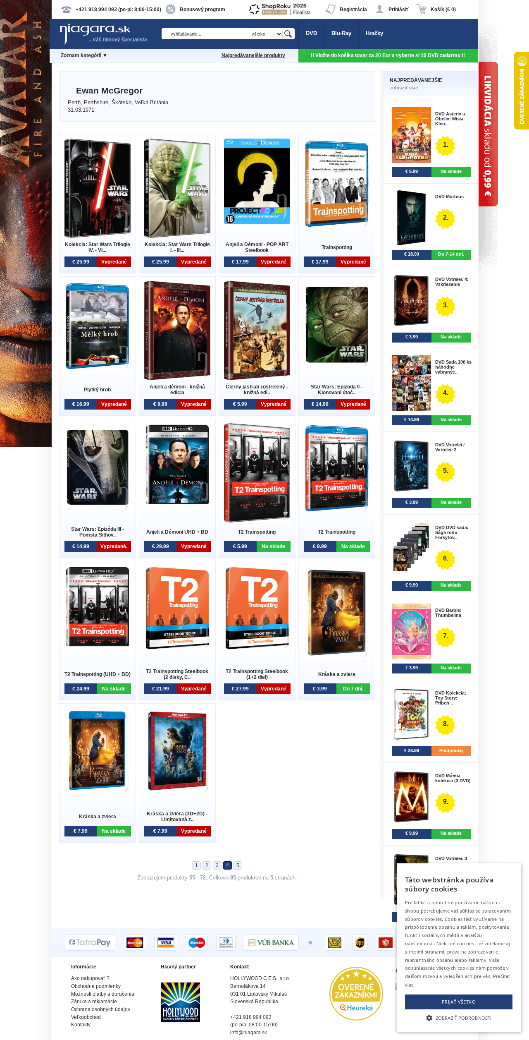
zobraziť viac (404, 87)
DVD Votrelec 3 (451, 858)
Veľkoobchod (86, 1017)
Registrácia (353, 9)
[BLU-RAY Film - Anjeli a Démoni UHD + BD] (177, 504)
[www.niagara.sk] (105, 44)
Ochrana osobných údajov (100, 1009)
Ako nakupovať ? (90, 978)
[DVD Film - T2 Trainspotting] (257, 521)
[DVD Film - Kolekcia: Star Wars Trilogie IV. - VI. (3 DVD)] (97, 236)
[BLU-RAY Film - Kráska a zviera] (97, 792)
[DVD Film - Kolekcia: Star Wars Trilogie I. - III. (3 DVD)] (177, 236)
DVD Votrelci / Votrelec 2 (450, 447)
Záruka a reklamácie (94, 1001)
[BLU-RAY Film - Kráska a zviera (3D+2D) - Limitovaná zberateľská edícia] (177, 792)
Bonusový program (202, 9)
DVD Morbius (449, 196)
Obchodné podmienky (96, 986)
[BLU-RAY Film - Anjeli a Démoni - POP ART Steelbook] (257, 222)
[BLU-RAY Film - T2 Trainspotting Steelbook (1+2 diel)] (257, 648)
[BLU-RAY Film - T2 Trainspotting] (337, 511)
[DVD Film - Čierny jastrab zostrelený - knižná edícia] (257, 378)
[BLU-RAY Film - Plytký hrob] (97, 369)
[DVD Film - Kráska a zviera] (337, 658)
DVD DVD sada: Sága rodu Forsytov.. (452, 532)
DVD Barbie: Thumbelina (448, 613)
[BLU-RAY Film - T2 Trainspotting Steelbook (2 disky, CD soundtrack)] (177, 648)
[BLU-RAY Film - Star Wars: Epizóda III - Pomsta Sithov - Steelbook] (97, 510)
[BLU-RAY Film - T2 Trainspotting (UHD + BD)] (97, 646)
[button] (458, 1017)
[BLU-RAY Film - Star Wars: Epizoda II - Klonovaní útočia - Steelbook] (337, 367)
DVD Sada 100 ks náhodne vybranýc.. (453, 366)
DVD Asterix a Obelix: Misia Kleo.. (450, 118)
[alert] (459, 947)
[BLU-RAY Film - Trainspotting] (337, 227)
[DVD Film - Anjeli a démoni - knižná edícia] (177, 378)
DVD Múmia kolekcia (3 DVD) (453, 778)
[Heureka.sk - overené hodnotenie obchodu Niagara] (356, 1019)
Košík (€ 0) (443, 9)
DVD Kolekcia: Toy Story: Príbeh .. (450, 697)
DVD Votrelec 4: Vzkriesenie (452, 282)
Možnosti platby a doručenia (102, 994)
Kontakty (81, 1025)
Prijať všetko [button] (459, 1002)
